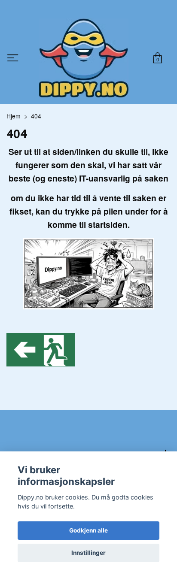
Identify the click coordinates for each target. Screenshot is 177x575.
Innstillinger (88, 552)
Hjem (13, 116)
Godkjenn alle (88, 530)
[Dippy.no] (84, 58)
